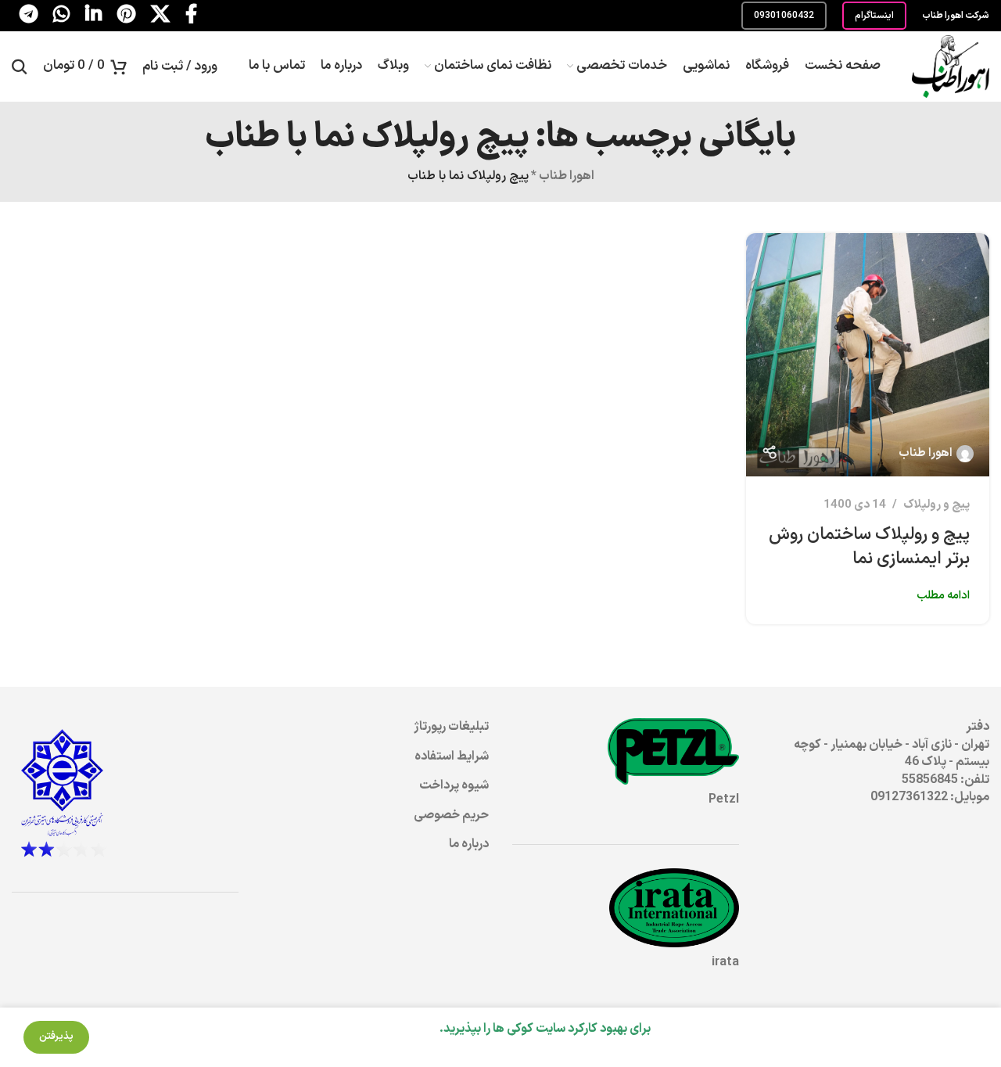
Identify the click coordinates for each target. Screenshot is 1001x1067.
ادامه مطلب (943, 595)
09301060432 (784, 16)
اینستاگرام (874, 16)
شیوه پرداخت (454, 785)
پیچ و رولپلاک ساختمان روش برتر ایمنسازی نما (869, 547)
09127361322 (909, 797)
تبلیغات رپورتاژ (451, 726)
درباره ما (469, 844)
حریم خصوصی (451, 815)
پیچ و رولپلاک (936, 505)
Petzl (724, 799)
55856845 (930, 780)
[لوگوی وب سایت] (950, 65)
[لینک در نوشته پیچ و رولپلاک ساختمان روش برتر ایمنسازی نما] (867, 354)
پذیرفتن (56, 1036)
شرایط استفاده (451, 756)
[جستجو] (19, 66)
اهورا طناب (566, 176)
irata (725, 962)
